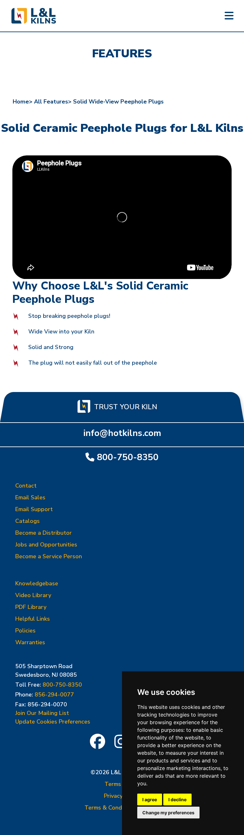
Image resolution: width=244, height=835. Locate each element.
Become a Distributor (43, 533)
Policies (25, 630)
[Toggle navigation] (229, 16)
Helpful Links (32, 619)
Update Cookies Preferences (52, 721)
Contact (26, 485)
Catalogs (27, 521)
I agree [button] (149, 799)
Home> (22, 101)
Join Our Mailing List (42, 713)
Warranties (30, 642)
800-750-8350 (128, 457)
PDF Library (30, 607)
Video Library (33, 595)
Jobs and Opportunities (46, 544)
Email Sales (30, 497)
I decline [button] (177, 799)
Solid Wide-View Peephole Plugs (118, 101)
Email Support (34, 509)
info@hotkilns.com (122, 433)
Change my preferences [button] (168, 812)
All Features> (52, 101)
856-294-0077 (54, 694)
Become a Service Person (48, 556)
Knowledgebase (36, 583)
